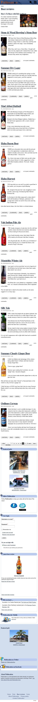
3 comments (13, 96)
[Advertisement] (7, 588)
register (17, 60)
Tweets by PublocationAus (8, 662)
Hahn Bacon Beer (10, 143)
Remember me (7, 529)
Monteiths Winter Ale (11, 260)
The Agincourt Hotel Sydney (28, 602)
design (34, 700)
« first (3, 443)
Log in (11, 60)
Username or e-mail (7, 519)
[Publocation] (9, 3)
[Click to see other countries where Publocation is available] (20, 3)
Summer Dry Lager (10, 68)
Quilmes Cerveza (9, 403)
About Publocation (13, 696)
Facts (28, 694)
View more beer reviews (7, 594)
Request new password (8, 534)
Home (2, 6)
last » (34, 443)
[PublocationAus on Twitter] (22, 508)
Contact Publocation (18, 698)
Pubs (13, 694)
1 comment (13, 250)
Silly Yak (5, 308)
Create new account (7, 532)
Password (4, 524)
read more (13, 619)
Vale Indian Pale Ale (11, 222)
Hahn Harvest (8, 178)
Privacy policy (25, 696)
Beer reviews (21, 694)
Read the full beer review (8, 581)
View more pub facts (6, 609)
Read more (5, 60)
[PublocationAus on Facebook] (13, 508)
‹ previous (8, 444)
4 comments (13, 212)
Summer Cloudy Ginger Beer (15, 353)
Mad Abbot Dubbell (11, 106)
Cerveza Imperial (19, 575)
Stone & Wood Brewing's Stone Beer (19, 32)
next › (29, 443)
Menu (35, 2)
